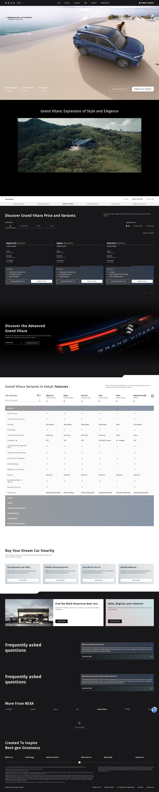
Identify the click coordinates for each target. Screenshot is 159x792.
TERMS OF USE (96, 787)
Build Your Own (41, 281)
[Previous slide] (146, 293)
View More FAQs (87, 656)
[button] (29, 243)
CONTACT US (150, 787)
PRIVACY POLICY (109, 787)
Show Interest (115, 621)
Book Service (136, 580)
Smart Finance (60, 580)
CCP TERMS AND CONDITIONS (126, 787)
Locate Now (61, 621)
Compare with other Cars (17, 281)
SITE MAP (140, 787)
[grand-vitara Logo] (10, 199)
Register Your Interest (143, 89)
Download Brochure (119, 89)
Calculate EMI (98, 580)
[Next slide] (151, 293)
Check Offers (23, 580)
